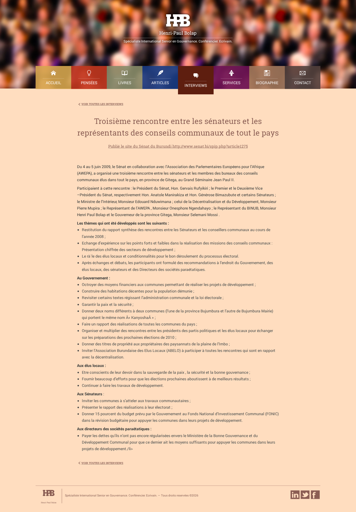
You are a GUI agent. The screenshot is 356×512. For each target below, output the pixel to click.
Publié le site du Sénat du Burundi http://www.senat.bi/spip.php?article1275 (178, 146)
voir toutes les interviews (102, 104)
